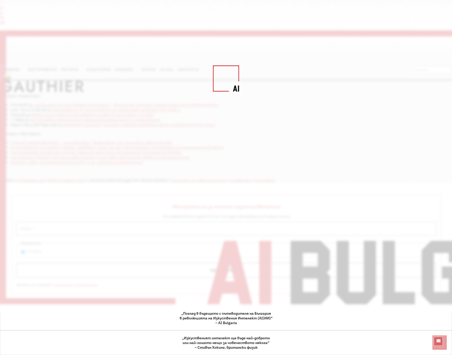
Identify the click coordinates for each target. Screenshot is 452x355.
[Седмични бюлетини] (438, 341)
